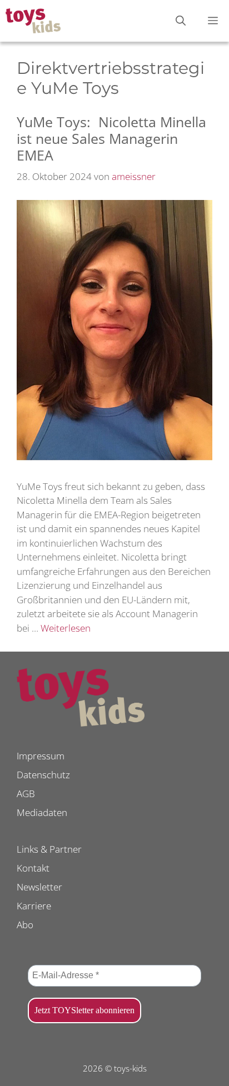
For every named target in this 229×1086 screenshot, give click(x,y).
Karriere (34, 905)
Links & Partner (49, 849)
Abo (25, 924)
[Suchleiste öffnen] (181, 21)
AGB (26, 793)
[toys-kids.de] (33, 21)
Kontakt (33, 868)
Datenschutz (43, 774)
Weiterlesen (66, 628)
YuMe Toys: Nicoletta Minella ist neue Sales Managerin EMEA (111, 138)
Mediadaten (42, 812)
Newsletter (39, 886)
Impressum (40, 755)
